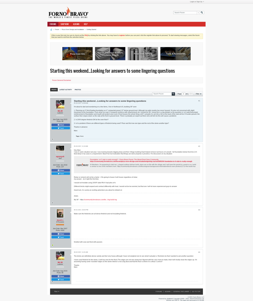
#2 (199, 146)
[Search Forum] (202, 12)
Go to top (196, 291)
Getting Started (91, 29)
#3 (199, 210)
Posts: (59, 121)
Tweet (62, 128)
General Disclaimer (181, 291)
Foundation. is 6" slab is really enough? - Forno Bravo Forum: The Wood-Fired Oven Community (124, 159)
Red (56, 291)
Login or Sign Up (196, 2)
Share (62, 125)
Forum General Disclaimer (61, 80)
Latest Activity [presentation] (65, 89)
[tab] (54, 89)
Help (85, 24)
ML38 (60, 111)
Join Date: (56, 119)
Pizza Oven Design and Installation (73, 29)
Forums (53, 24)
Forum (57, 29)
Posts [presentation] (54, 89)
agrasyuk (60, 156)
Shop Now (65, 24)
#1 (199, 101)
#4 (199, 252)
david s (60, 220)
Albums (76, 24)
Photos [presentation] (78, 89)
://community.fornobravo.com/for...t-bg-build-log (100, 200)
